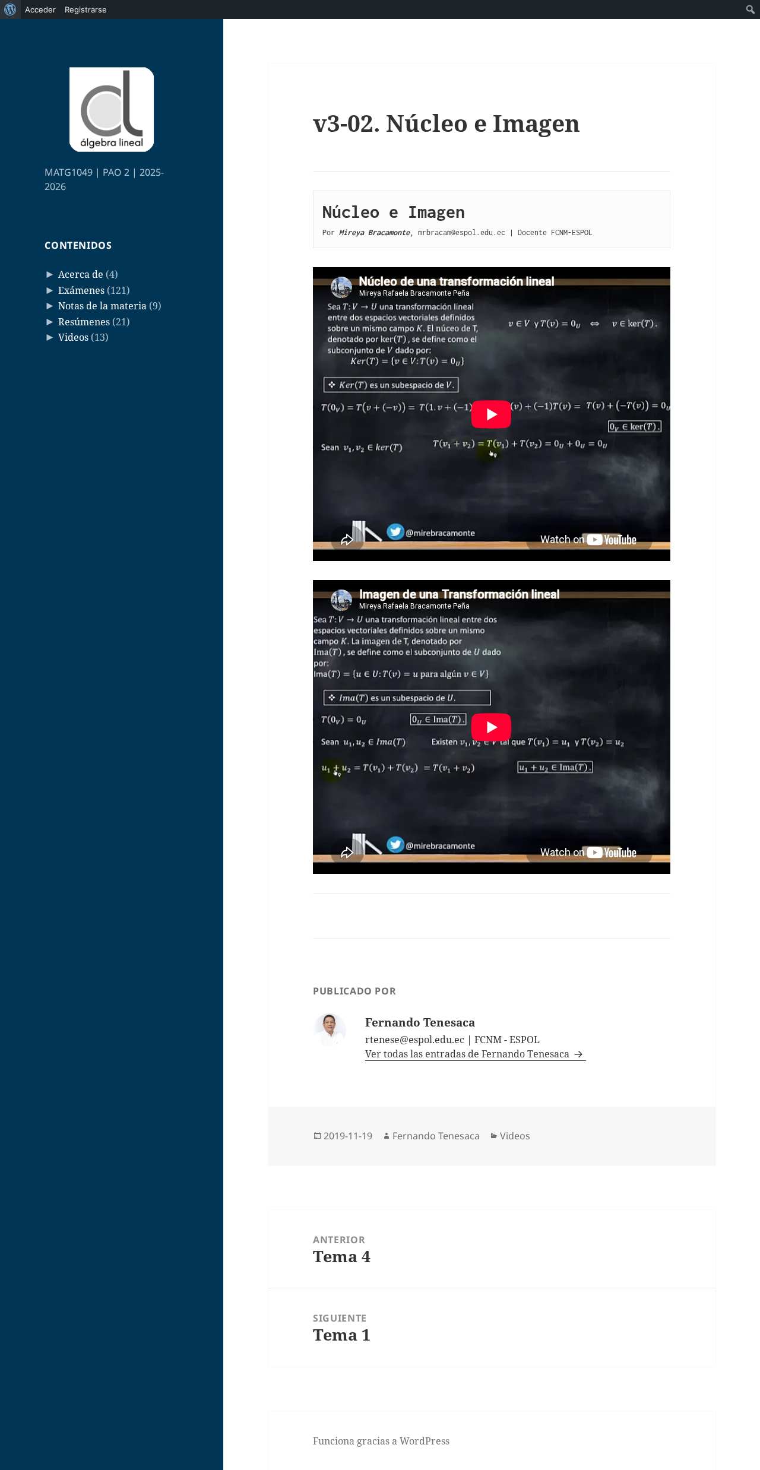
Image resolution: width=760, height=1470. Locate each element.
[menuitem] (10, 9)
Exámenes (81, 290)
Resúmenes (84, 321)
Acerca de (80, 274)
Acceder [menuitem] (40, 9)
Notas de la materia (102, 305)
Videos (73, 337)
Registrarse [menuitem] (86, 9)
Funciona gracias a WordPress (381, 1440)
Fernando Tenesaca (436, 1135)
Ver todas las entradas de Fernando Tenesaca (468, 1053)
